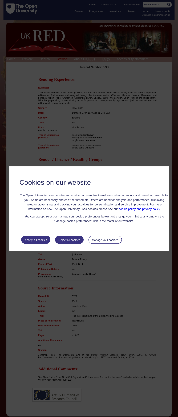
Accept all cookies (36, 240)
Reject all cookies (69, 240)
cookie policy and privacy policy (139, 209)
